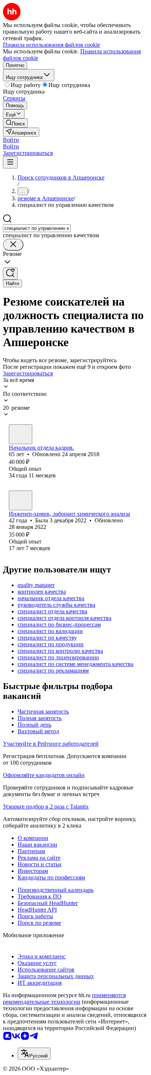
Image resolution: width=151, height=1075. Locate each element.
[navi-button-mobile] (10, 162)
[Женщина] (20, 434)
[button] (11, 140)
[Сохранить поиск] (10, 274)
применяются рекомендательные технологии (64, 998)
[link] (15, 123)
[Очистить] (13, 245)
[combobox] (37, 228)
